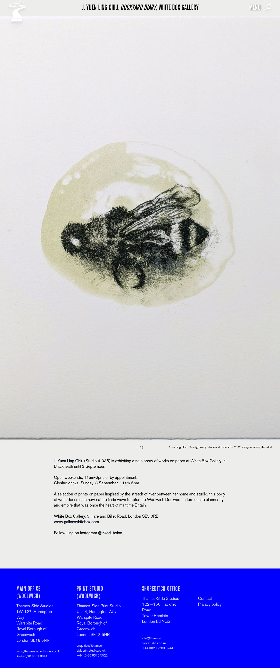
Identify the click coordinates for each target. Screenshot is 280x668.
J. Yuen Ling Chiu (68, 460)
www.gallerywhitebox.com (76, 521)
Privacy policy (210, 604)
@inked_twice (110, 532)
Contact (205, 598)
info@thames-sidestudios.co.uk (38, 651)
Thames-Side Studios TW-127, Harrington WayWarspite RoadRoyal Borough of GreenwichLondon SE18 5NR (34, 623)
